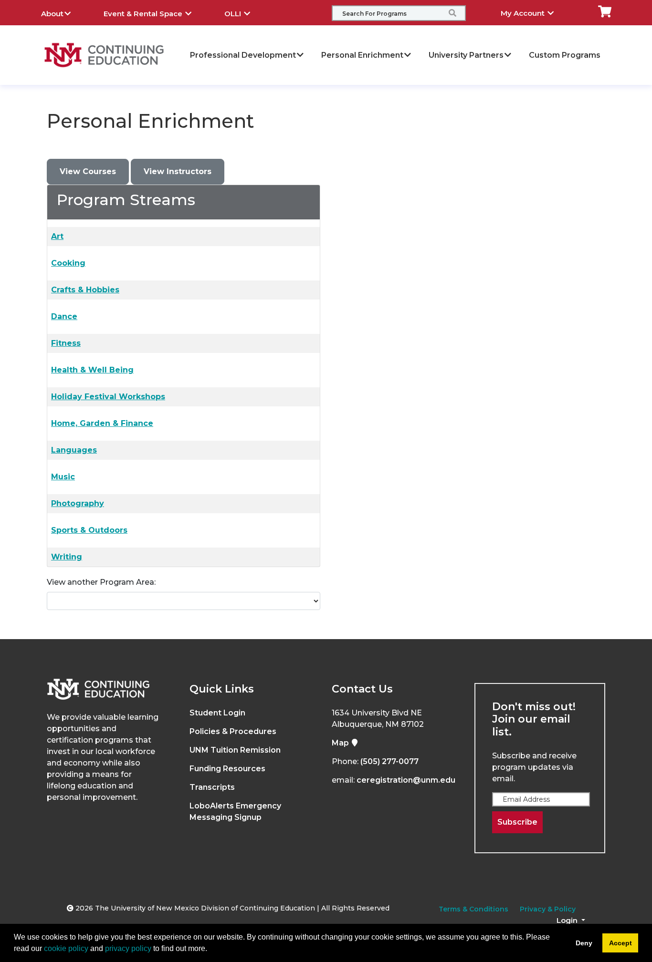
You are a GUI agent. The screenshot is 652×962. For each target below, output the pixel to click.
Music (63, 476)
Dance (64, 316)
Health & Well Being (92, 369)
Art (57, 236)
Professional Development (243, 55)
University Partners (466, 55)
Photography (77, 503)
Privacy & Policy (548, 909)
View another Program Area (100, 582)
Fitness (66, 343)
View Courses (88, 171)
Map (341, 742)
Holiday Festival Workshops (108, 396)
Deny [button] (584, 943)
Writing (66, 556)
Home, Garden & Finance (102, 423)
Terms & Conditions (473, 909)
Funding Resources (227, 768)
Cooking (68, 263)
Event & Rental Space (144, 13)
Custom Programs (564, 55)
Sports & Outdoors (89, 530)
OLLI (233, 13)
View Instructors (177, 171)
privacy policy (128, 948)
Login (568, 920)
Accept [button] (620, 943)
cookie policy (66, 948)
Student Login (217, 712)
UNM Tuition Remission (235, 750)
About (52, 13)
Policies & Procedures (232, 731)
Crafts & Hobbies (85, 289)
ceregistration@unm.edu (406, 780)
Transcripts (212, 787)
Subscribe (517, 822)
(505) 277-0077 (389, 761)
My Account (524, 13)
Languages (74, 450)
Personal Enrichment (362, 55)
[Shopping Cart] (604, 10)
